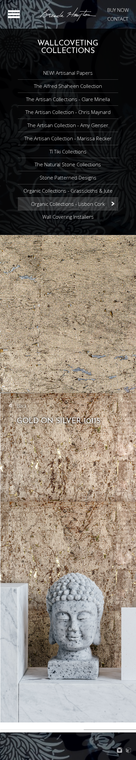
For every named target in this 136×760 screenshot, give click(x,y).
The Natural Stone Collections (68, 164)
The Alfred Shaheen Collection (68, 86)
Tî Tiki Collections (68, 151)
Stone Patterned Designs (68, 177)
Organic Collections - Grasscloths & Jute (68, 190)
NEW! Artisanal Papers (68, 72)
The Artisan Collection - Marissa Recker (68, 138)
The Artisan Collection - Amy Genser (67, 125)
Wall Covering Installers (68, 216)
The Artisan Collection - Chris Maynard (68, 112)
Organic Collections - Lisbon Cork (68, 204)
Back (22, 405)
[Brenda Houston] (68, 20)
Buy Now (118, 10)
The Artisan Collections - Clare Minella (68, 99)
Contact (117, 18)
